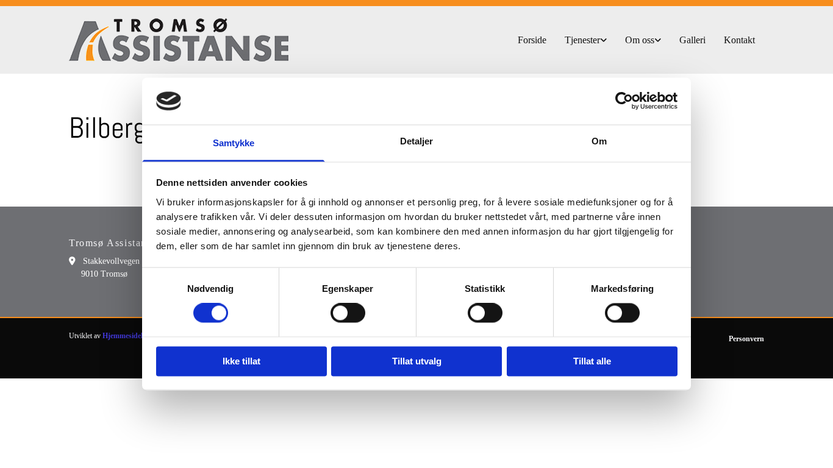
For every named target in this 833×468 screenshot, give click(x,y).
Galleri (692, 40)
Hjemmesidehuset (130, 336)
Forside (532, 40)
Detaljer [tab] (417, 141)
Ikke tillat (241, 361)
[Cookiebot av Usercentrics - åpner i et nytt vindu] (624, 101)
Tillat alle (592, 361)
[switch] (348, 313)
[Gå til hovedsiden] (178, 40)
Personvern (746, 339)
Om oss (639, 40)
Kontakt (739, 40)
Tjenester (582, 40)
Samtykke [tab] (234, 143)
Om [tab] (599, 141)
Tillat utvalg (417, 361)
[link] (586, 40)
